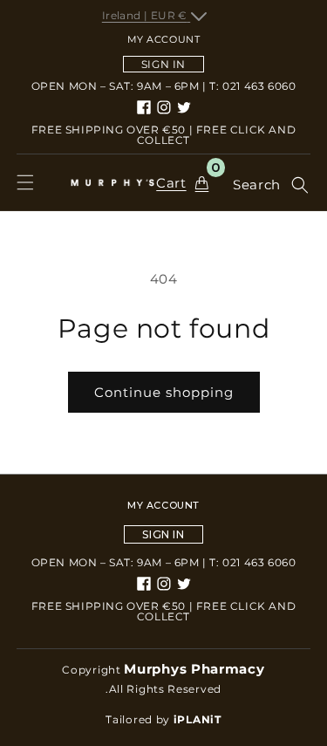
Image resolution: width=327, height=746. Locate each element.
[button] (25, 182)
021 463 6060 (259, 85)
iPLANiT (197, 719)
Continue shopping (164, 392)
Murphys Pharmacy (194, 668)
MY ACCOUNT (163, 505)
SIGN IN (163, 64)
